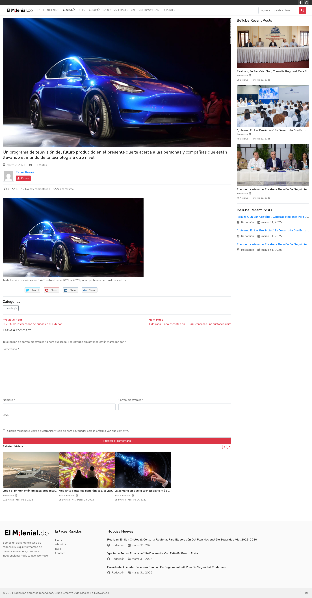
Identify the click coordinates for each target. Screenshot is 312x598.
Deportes (169, 10)
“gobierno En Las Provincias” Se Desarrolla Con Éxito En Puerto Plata (152, 553)
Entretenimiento (48, 10)
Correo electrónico (130, 400)
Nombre (9, 400)
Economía (94, 10)
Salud (107, 10)
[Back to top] (10, 576)
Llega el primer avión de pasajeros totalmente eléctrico (39, 491)
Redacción (242, 75)
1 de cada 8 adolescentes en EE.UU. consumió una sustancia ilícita (190, 324)
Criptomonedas (149, 10)
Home (59, 540)
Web (6, 415)
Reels (81, 10)
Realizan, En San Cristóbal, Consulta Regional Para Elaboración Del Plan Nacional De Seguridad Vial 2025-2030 (182, 540)
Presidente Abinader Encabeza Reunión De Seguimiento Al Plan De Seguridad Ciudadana (166, 567)
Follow (25, 178)
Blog (58, 549)
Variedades (121, 10)
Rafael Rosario (25, 172)
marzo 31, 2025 (271, 222)
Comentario (11, 349)
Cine (133, 10)
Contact (60, 553)
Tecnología (67, 10)
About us (61, 544)
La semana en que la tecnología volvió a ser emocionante (152, 491)
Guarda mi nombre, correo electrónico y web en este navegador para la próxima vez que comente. (68, 431)
